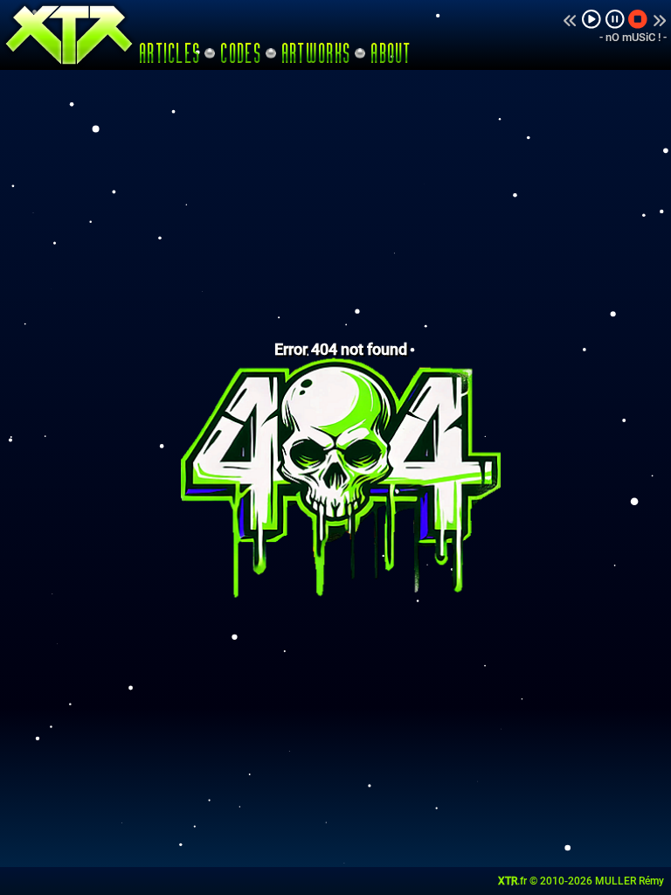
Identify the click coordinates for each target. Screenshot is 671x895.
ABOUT (391, 53)
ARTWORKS (316, 53)
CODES (241, 53)
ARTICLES (170, 53)
